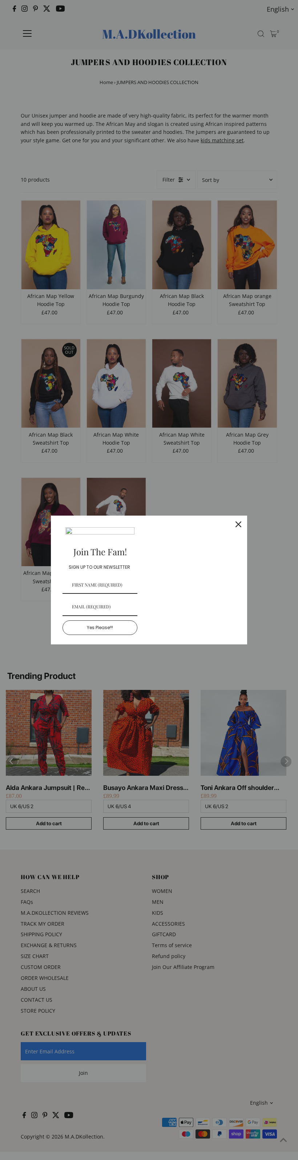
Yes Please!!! (100, 627)
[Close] (238, 524)
